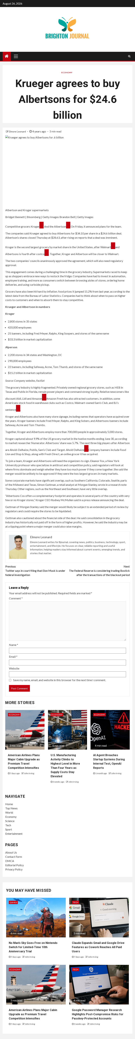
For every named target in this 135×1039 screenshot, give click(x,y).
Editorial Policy (14, 865)
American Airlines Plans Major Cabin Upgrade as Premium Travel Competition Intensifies (33, 1014)
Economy (66, 72)
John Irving (29, 773)
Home (9, 804)
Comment (16, 598)
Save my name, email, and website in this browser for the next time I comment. (59, 680)
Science (9, 821)
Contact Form (13, 856)
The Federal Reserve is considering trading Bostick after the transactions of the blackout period (99, 570)
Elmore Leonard (17, 131)
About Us (11, 852)
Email (13, 656)
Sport (8, 829)
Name (13, 644)
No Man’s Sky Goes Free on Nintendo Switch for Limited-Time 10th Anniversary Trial (33, 947)
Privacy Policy (13, 869)
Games (13, 902)
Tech (8, 825)
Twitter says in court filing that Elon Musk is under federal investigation (35, 570)
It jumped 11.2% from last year (90, 291)
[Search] (129, 56)
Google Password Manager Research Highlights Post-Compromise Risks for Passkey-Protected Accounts (97, 1014)
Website (14, 668)
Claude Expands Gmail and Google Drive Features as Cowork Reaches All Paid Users (98, 947)
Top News (11, 808)
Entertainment (13, 833)
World (9, 812)
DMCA (9, 861)
